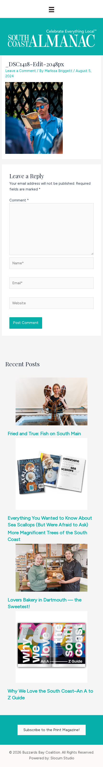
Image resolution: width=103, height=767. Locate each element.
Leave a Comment (20, 71)
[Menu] (51, 10)
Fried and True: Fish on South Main (44, 433)
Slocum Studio (62, 758)
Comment (19, 200)
